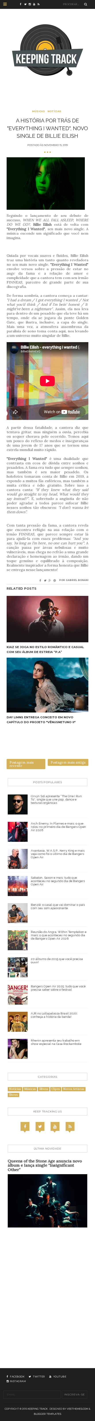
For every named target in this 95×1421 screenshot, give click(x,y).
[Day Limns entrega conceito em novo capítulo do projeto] (47, 685)
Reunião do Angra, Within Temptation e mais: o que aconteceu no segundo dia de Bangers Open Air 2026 (59, 935)
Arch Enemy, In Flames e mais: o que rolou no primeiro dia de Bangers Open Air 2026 (58, 827)
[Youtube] (55, 1126)
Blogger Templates (47, 1413)
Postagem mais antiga (68, 762)
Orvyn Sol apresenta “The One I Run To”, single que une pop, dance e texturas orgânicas (56, 799)
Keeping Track (38, 1408)
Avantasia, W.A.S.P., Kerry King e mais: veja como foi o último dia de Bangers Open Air (58, 854)
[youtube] (35, 4)
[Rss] (70, 1126)
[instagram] (31, 4)
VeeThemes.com (77, 1408)
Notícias (54, 111)
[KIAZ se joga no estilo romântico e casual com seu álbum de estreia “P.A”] (47, 619)
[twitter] (26, 4)
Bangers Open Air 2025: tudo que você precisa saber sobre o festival (58, 988)
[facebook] (22, 4)
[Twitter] (40, 1126)
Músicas (38, 111)
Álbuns (43, 1089)
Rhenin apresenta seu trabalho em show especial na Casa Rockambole (56, 1042)
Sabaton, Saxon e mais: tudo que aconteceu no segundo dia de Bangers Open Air (58, 881)
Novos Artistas (73, 1089)
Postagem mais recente (22, 764)
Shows (13, 1095)
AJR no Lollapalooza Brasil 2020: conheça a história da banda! (54, 1015)
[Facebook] (25, 1126)
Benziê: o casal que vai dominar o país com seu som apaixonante (58, 906)
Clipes (55, 1089)
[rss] (40, 4)
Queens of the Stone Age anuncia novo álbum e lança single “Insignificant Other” (45, 1165)
